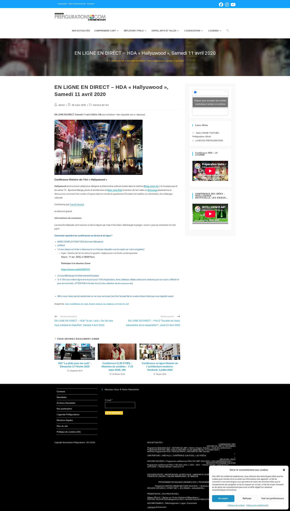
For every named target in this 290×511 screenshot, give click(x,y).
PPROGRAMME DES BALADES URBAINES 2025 (177, 482)
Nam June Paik (114, 190)
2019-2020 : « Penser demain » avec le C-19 (165, 467)
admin (61, 105)
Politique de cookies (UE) (69, 432)
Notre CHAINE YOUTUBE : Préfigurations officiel (206, 135)
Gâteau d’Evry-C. (154, 497)
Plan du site (62, 426)
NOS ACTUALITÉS (154, 442)
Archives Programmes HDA (158, 452)
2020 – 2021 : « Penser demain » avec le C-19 (209, 465)
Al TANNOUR (193, 476)
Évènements (161, 507)
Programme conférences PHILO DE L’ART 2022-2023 (188, 461)
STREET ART (172, 488)
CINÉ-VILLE (166, 455)
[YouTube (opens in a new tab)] (233, 4)
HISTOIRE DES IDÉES (155, 461)
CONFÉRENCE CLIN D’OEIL (183, 455)
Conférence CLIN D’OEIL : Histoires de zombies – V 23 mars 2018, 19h (117, 366)
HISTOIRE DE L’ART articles (198, 452)
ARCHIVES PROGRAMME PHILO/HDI (221, 463)
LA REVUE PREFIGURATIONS (209, 141)
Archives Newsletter (66, 403)
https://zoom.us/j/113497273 (75, 269)
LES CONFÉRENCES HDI (221, 461)
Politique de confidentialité (257, 505)
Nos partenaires (64, 408)
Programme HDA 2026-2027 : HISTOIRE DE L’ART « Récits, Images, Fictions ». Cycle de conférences (188, 448)
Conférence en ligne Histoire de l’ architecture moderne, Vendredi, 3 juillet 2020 (160, 366)
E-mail (108, 400)
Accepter (223, 498)
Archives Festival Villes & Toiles (198, 499)
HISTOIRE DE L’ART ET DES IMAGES (221, 446)
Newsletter (62, 397)
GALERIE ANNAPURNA (176, 476)
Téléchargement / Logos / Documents (181, 503)
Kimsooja (152, 190)
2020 (67, 304)
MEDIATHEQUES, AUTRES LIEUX (178, 475)
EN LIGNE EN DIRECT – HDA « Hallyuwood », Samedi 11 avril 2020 (155, 61)
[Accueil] (107, 61)
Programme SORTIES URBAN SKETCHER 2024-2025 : (176, 486)
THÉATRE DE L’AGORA (156, 476)
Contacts (61, 391)
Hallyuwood (108, 304)
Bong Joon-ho (151, 186)
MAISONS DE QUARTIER (203, 475)
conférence (74, 304)
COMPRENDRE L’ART (227, 444)
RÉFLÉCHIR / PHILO (228, 459)
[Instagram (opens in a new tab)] (227, 4)
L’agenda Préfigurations (68, 414)
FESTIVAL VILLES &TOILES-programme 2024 (165, 499)
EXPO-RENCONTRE (155, 475)
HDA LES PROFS (178, 452)
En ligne (84, 304)
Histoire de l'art (101, 105)
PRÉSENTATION (153, 494)
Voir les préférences (272, 498)
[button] (283, 469)
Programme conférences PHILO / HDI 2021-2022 (167, 465)
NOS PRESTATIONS (170, 494)
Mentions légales (65, 420)
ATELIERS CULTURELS (156, 488)
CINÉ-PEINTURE (153, 455)
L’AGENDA (151, 507)
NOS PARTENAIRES (155, 503)
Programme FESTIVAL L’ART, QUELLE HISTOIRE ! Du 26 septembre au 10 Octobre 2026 (182, 450)
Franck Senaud (77, 204)
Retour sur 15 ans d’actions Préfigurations (180, 497)
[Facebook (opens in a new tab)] (221, 4)
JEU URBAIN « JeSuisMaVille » (192, 488)
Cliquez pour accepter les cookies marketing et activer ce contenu (210, 102)
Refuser (247, 498)
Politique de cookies (236, 505)
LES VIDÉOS (201, 455)
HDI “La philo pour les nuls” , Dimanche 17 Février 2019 (74, 365)
